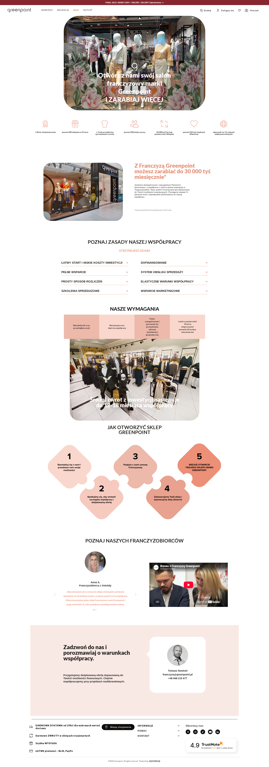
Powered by (143, 761)
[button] (159, 726)
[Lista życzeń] (239, 10)
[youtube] (210, 732)
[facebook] (188, 732)
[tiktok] (202, 732)
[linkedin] (217, 732)
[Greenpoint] (19, 10)
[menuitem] (48, 10)
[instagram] (195, 732)
